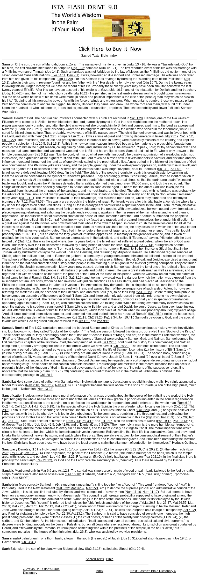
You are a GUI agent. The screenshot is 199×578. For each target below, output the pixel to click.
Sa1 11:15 (144, 292)
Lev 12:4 (16, 453)
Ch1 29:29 (121, 346)
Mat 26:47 (164, 503)
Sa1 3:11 (40, 154)
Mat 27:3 (31, 506)
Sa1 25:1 (155, 314)
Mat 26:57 (180, 503)
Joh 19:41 (125, 317)
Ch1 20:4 (136, 549)
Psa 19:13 (180, 421)
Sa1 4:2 (175, 169)
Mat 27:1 (18, 506)
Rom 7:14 (73, 421)
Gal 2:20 (143, 410)
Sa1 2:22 (8, 140)
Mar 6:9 (46, 470)
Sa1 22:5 (109, 342)
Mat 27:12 (46, 506)
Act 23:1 (77, 513)
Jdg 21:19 (172, 136)
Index (113, 55)
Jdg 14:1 (52, 71)
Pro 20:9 (167, 417)
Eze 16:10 (73, 474)
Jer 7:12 (22, 201)
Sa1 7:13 (131, 245)
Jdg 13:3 (78, 68)
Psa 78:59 (36, 201)
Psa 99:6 (103, 321)
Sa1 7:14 (145, 245)
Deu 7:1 (72, 75)
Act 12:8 (63, 470)
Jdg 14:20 (65, 79)
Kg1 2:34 (110, 317)
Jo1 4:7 (33, 406)
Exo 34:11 (59, 75)
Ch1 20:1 (46, 375)
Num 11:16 (133, 492)
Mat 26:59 (77, 488)
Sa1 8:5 (61, 277)
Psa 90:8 (23, 424)
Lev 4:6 (55, 456)
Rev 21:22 (44, 460)
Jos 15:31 (129, 538)
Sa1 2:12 (186, 136)
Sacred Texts (90, 55)
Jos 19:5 (180, 538)
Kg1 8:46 (153, 417)
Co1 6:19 (46, 406)
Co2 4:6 (7, 406)
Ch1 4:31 (28, 542)
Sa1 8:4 (49, 277)
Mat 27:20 (62, 506)
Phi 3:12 (87, 421)
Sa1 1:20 (136, 118)
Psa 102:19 (153, 456)
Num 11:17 (150, 492)
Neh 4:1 (60, 385)
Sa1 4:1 (163, 169)
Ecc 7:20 (181, 417)
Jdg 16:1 (116, 90)
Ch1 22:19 (133, 449)
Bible (104, 55)
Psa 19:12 (164, 421)
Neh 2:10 (32, 385)
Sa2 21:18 (93, 549)
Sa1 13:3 (53, 143)
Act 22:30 (63, 513)
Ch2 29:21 (150, 449)
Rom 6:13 (184, 403)
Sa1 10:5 (38, 143)
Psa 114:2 (95, 449)
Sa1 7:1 (24, 241)
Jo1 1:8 (13, 421)
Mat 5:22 (63, 488)
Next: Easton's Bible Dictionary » (153, 571)
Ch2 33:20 (95, 317)
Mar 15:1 (92, 488)
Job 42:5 (48, 424)
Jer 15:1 (84, 321)
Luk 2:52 (77, 136)
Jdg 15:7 (150, 82)
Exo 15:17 (66, 449)
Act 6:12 (189, 510)
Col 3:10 (21, 406)
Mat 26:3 (149, 503)
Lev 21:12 (31, 453)
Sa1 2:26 (50, 136)
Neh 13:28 (45, 389)
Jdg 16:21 (81, 93)
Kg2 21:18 (79, 317)
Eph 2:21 (68, 456)
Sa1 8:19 (75, 277)
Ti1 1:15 (106, 421)
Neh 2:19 (47, 385)
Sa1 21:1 (26, 198)
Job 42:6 (62, 424)
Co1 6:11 (181, 406)
